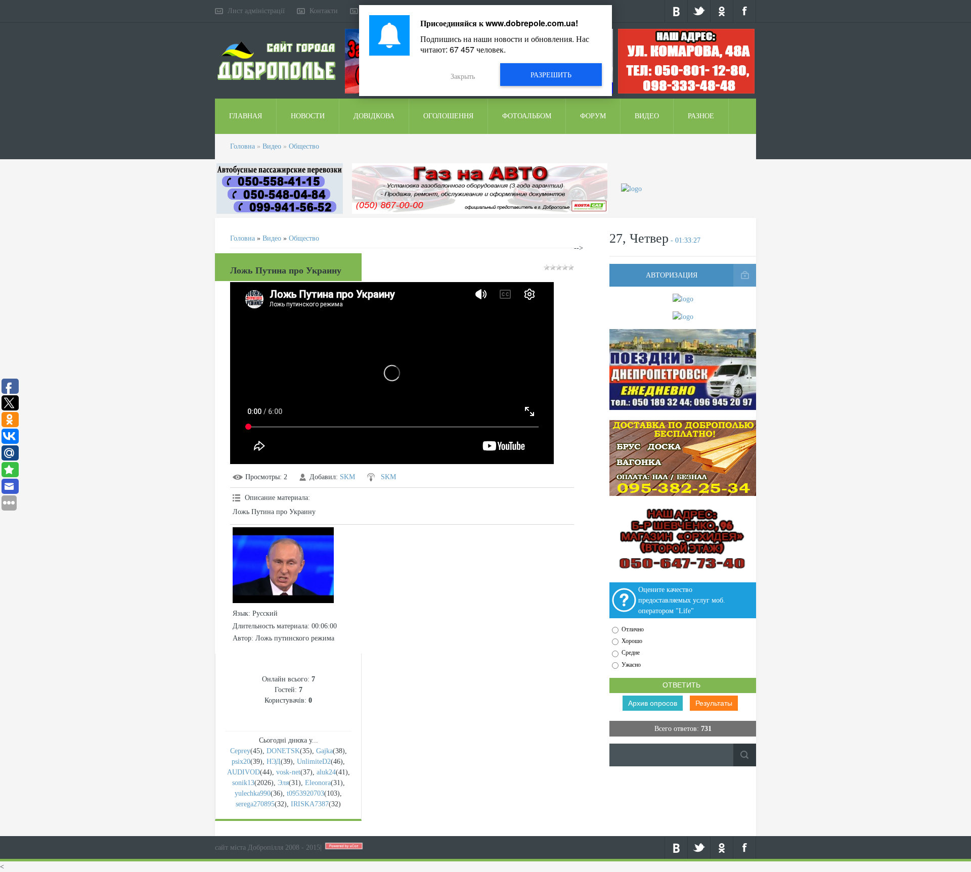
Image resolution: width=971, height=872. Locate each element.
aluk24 (326, 772)
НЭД (274, 761)
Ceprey (240, 751)
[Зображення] (283, 565)
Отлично (633, 629)
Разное (701, 116)
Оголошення (448, 116)
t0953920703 (305, 793)
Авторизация (671, 275)
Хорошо (632, 641)
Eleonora (318, 783)
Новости (308, 116)
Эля (283, 783)
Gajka (324, 751)
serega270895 (255, 804)
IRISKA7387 (310, 804)
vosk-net (288, 772)
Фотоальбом (526, 116)
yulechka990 (253, 793)
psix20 (241, 761)
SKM (347, 477)
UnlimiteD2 (314, 761)
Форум (593, 116)
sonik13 (243, 783)
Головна (242, 146)
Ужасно (631, 664)
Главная (245, 116)
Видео (647, 116)
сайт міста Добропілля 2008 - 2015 (267, 847)
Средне (631, 653)
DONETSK (283, 751)
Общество (304, 146)
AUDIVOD (243, 772)
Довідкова (374, 116)
